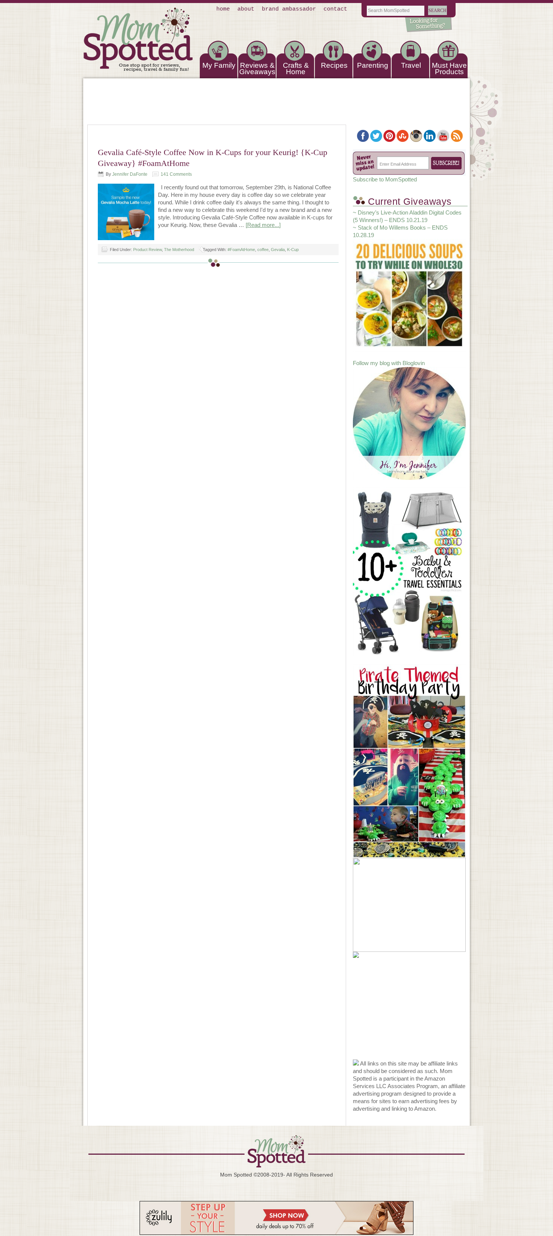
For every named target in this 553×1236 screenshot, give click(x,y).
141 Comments (176, 174)
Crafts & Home (296, 68)
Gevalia (278, 249)
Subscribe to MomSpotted (385, 179)
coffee (263, 249)
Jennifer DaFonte (129, 174)
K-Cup (293, 249)
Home (223, 9)
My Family (218, 65)
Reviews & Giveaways (257, 68)
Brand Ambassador (289, 9)
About (245, 9)
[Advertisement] (409, 1012)
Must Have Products (449, 68)
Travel (411, 65)
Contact (335, 9)
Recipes (334, 65)
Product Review (147, 249)
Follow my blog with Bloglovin (389, 363)
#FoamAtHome (241, 249)
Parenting (372, 65)
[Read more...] (263, 225)
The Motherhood (179, 249)
